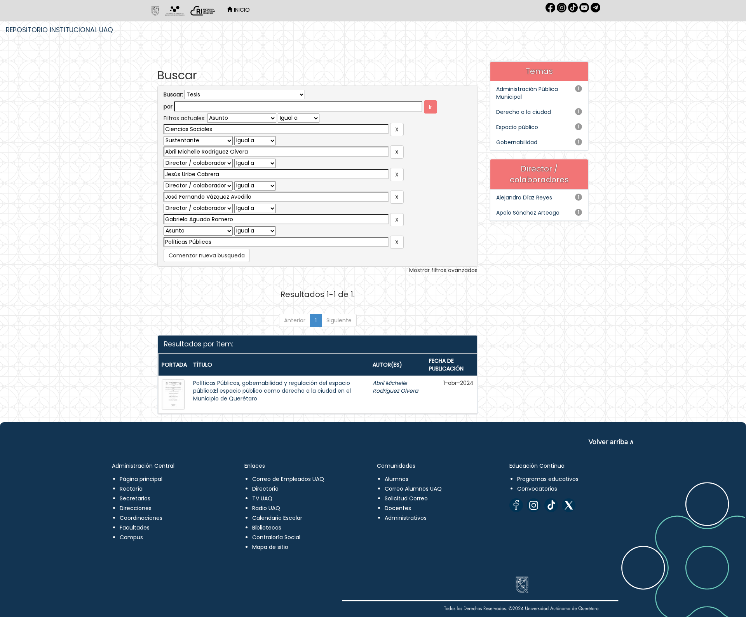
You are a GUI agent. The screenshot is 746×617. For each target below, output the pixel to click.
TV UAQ (262, 498)
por (168, 106)
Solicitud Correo (406, 498)
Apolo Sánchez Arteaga (528, 213)
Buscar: (173, 94)
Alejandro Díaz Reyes (524, 197)
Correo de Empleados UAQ (288, 479)
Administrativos (406, 518)
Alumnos (396, 479)
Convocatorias (537, 489)
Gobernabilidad (516, 142)
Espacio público (517, 127)
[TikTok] (551, 505)
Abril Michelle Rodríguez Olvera (395, 387)
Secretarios (135, 498)
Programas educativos (548, 479)
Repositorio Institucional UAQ (59, 30)
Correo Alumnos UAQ (413, 489)
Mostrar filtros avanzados (443, 270)
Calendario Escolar (277, 518)
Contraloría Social (276, 537)
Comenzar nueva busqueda (207, 255)
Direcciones (136, 508)
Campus (131, 537)
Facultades (135, 527)
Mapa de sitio (270, 547)
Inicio (241, 10)
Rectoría (131, 489)
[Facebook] (516, 505)
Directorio (265, 489)
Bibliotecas (266, 527)
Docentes (398, 508)
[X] (568, 505)
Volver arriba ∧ (611, 442)
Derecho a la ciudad (523, 112)
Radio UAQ (266, 508)
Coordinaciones (141, 518)
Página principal (141, 479)
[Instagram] (533, 505)
